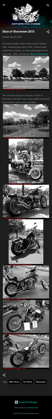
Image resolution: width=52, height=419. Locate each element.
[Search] (48, 5)
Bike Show (14, 382)
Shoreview (41, 382)
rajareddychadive (32, 408)
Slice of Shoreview (39, 54)
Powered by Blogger (28, 402)
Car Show (27, 382)
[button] (48, 32)
